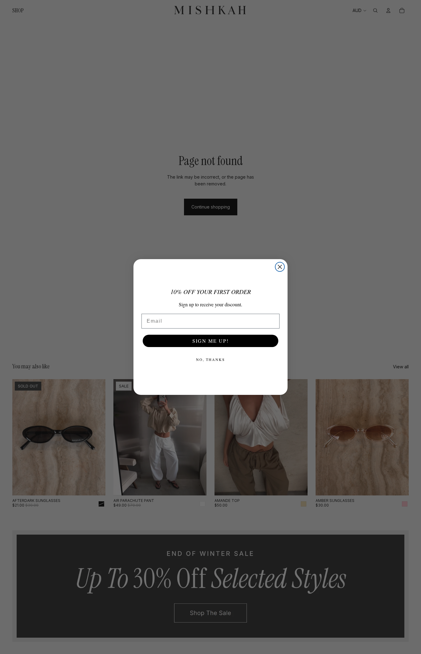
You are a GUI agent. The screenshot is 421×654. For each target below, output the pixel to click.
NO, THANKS (210, 359)
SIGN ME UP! (210, 340)
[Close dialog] (279, 266)
